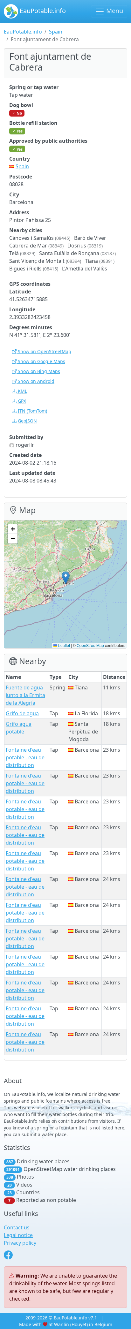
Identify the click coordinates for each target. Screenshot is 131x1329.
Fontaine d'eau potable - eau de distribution (25, 757)
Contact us (17, 1227)
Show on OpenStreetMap (44, 351)
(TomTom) (32, 411)
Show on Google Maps (41, 361)
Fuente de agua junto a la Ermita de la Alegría (25, 695)
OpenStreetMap (90, 645)
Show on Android (35, 381)
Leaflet (63, 645)
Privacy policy (20, 1242)
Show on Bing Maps (38, 371)
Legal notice (18, 1235)
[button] (66, 577)
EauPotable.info (42, 10)
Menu (114, 10)
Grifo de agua (22, 713)
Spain (55, 31)
